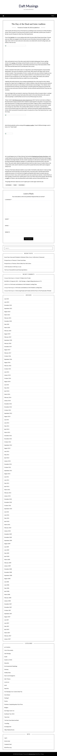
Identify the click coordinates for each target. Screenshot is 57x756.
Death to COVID (8, 659)
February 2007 (7, 635)
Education (6, 663)
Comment (8, 199)
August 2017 (7, 349)
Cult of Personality (8, 650)
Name (7, 219)
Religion (6, 707)
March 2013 (7, 432)
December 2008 (8, 569)
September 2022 (8, 308)
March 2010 (7, 524)
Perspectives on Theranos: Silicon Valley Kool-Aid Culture (17, 263)
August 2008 (7, 578)
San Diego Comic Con (9, 710)
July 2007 (6, 620)
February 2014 (7, 397)
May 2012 (6, 454)
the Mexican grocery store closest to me (22, 100)
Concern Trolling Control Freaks (23, 278)
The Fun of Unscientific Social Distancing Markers (15, 269)
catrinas (13, 63)
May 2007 (6, 626)
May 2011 (6, 483)
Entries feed (7, 741)
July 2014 (6, 384)
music (5, 685)
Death (15, 185)
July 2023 (6, 298)
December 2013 (8, 403)
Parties (6, 701)
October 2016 (7, 356)
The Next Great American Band (11, 720)
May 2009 (6, 553)
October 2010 (7, 505)
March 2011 (7, 489)
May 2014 (6, 388)
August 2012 (7, 448)
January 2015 (7, 375)
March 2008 (7, 594)
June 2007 (6, 623)
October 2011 (7, 467)
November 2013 (8, 407)
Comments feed (7, 744)
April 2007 (6, 629)
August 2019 (7, 333)
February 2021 (7, 318)
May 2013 (6, 426)
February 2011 (7, 492)
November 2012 (8, 438)
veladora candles (30, 125)
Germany (6, 669)
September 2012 (8, 445)
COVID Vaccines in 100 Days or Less (12, 266)
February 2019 (7, 337)
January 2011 (7, 496)
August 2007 (7, 616)
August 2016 (7, 362)
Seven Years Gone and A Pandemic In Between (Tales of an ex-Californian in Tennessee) (24, 257)
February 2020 (7, 330)
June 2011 (6, 480)
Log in (5, 738)
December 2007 (8, 604)
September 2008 (8, 575)
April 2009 (6, 556)
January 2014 (7, 400)
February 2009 (7, 562)
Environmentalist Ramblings (10, 666)
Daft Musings (28, 6)
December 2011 (8, 464)
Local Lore (6, 682)
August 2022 (7, 311)
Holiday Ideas (7, 672)
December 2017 (8, 346)
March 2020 (7, 327)
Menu (52, 15)
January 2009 (7, 566)
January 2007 (7, 639)
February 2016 (7, 365)
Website (7, 232)
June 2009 (6, 550)
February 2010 (7, 527)
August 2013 (7, 416)
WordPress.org (7, 747)
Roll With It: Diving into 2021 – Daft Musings (14, 281)
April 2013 (6, 429)
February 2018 (7, 343)
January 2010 (7, 531)
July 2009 (6, 546)
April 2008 (6, 591)
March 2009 (7, 559)
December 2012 (8, 435)
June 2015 (6, 372)
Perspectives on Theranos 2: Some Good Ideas (15, 260)
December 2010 (8, 499)
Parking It (6, 698)
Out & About (21, 185)
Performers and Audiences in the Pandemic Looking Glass (23, 284)
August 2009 (7, 543)
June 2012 (6, 451)
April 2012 (6, 457)
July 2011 (6, 476)
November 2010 (8, 502)
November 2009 (8, 537)
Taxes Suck (6, 717)
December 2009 (8, 534)
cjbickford (36, 27)
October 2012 (7, 442)
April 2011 (6, 486)
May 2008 (6, 588)
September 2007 (8, 613)
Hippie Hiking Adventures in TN (34, 281)
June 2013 (6, 422)
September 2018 (8, 340)
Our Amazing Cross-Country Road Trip (13, 691)
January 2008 (7, 600)
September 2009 (8, 540)
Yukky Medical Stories (9, 729)
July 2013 (6, 419)
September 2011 (8, 470)
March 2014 (7, 394)
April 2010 (6, 521)
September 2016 (8, 359)
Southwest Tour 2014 (9, 714)
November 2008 (8, 572)
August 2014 (7, 381)
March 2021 (7, 314)
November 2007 (8, 607)
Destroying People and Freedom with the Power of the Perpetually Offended (33, 290)
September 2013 (8, 413)
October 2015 (7, 368)
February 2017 (7, 353)
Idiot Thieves (7, 679)
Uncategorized (7, 726)
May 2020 (6, 324)
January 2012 (7, 461)
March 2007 (7, 632)
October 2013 (7, 410)
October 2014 (7, 378)
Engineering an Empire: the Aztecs (40, 156)
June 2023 (6, 302)
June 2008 (6, 585)
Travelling (6, 723)
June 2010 (6, 515)
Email (7, 225)
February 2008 (7, 597)
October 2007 (7, 610)
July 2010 (6, 511)
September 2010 (8, 508)
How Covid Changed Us (9, 675)
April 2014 (6, 391)
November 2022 (8, 305)
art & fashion (8, 185)
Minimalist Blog (32, 754)
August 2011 (7, 473)
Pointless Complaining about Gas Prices (13, 704)
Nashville (6, 688)
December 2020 (8, 321)
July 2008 (6, 581)
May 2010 (6, 518)
